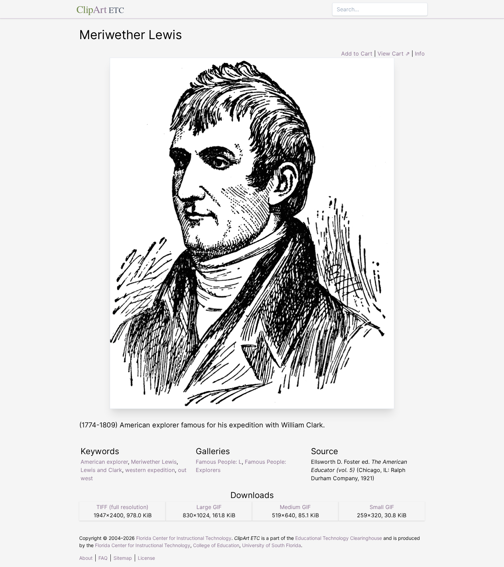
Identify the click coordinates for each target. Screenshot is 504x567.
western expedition (150, 469)
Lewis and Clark (101, 469)
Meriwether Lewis (154, 461)
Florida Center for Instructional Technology (183, 538)
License (146, 558)
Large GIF (208, 507)
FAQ (103, 558)
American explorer (104, 461)
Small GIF (382, 507)
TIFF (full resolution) (122, 507)
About (86, 558)
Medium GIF (295, 507)
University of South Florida (271, 545)
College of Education (216, 545)
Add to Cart (356, 53)
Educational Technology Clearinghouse (338, 538)
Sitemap (122, 558)
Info (420, 53)
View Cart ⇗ (393, 53)
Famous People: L (219, 461)
